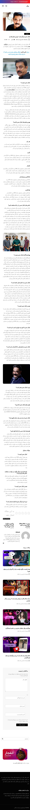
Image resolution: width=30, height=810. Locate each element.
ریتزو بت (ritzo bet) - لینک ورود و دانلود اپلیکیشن (24, 526)
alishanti (25, 39)
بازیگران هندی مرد (10, 89)
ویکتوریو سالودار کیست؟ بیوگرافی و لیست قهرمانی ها (9, 526)
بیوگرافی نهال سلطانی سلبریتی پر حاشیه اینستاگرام (18, 628)
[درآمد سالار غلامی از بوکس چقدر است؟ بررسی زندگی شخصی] (16, 588)
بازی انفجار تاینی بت (17, 763)
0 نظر (12, 39)
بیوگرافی (27, 33)
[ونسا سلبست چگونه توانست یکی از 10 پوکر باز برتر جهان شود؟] (16, 558)
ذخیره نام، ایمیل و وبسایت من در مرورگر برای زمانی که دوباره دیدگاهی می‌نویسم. (18, 720)
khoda (26, 574)
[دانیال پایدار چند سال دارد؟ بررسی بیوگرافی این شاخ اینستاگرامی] (16, 645)
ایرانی (6, 581)
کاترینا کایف (23, 52)
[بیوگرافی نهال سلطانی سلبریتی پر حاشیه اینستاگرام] (16, 617)
